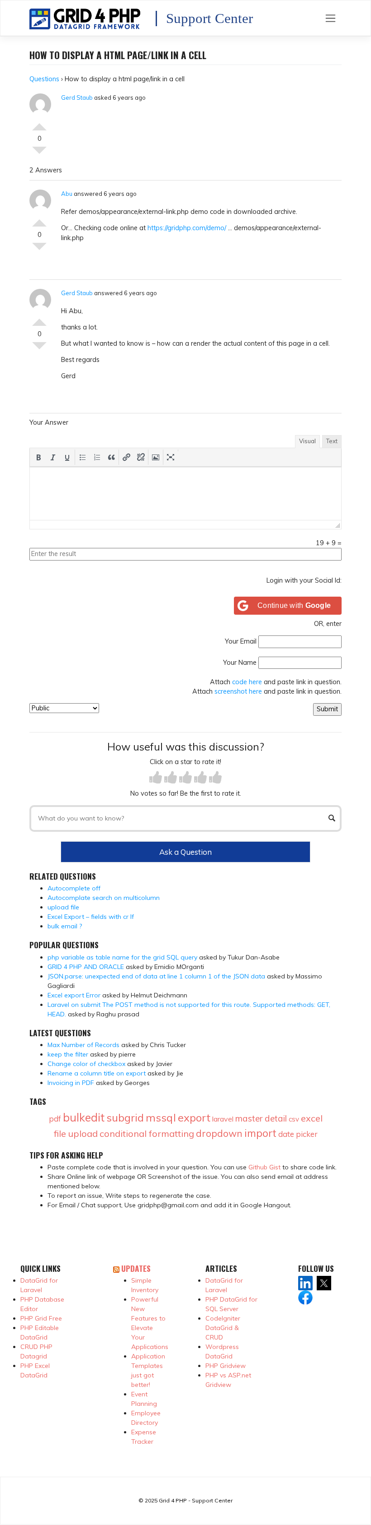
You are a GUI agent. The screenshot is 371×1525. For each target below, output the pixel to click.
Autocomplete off (74, 888)
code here (247, 682)
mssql (161, 1117)
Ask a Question (185, 852)
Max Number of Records (83, 1045)
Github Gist (264, 1167)
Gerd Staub (77, 97)
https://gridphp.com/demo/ (186, 228)
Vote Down (39, 154)
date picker (298, 1134)
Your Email (241, 641)
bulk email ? (65, 926)
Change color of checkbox (86, 1064)
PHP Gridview (225, 1366)
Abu (66, 193)
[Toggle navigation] (330, 18)
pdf (55, 1118)
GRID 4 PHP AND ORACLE (86, 967)
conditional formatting (147, 1133)
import (260, 1133)
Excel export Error (74, 995)
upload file (63, 907)
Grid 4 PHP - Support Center (196, 1500)
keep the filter (68, 1054)
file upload (76, 1133)
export (194, 1117)
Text (332, 441)
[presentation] (38, 457)
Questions (44, 79)
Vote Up (39, 123)
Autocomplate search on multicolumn (104, 898)
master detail (261, 1118)
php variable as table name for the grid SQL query (122, 957)
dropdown (219, 1133)
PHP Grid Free (41, 1318)
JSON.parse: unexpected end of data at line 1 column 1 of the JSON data (156, 976)
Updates (136, 1268)
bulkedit (84, 1117)
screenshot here (238, 691)
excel (312, 1118)
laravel (222, 1118)
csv (294, 1119)
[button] (38, 457)
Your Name (240, 662)
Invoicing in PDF (71, 1083)
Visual (307, 441)
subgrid (125, 1117)
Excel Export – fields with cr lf (91, 917)
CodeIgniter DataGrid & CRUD (222, 1327)
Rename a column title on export (97, 1073)
